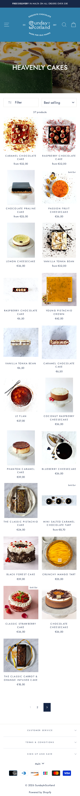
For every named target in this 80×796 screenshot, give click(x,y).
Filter (18, 102)
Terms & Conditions (40, 742)
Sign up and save (40, 754)
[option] (40, 4)
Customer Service (40, 730)
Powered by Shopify (40, 792)
